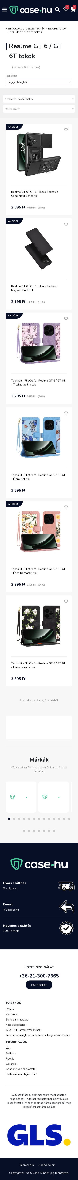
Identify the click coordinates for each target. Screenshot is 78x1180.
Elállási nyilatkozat (17, 1019)
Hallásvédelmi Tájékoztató (21, 1074)
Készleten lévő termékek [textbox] (19, 99)
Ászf (8, 1048)
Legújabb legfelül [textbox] (18, 82)
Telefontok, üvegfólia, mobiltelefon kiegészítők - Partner (38, 1035)
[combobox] (39, 82)
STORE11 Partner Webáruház (23, 1030)
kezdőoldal (14, 28)
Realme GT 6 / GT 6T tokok (26, 32)
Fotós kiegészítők (16, 1025)
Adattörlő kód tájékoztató (21, 1069)
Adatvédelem (46, 1165)
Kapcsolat (39, 985)
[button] (9, 819)
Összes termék (35, 28)
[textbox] (39, 109)
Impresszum (27, 1165)
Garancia (11, 1064)
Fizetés (10, 1059)
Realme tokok (57, 28)
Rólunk (10, 1009)
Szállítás (11, 1053)
